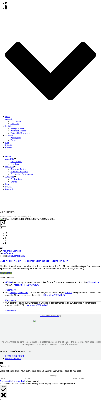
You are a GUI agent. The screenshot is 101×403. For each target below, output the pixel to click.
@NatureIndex (93, 282)
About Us (9, 119)
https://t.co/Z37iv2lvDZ (54, 295)
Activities (9, 135)
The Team (15, 124)
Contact (8, 147)
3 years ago (10, 290)
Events (13, 140)
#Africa (68, 292)
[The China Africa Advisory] (0, 152)
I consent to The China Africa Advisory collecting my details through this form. (39, 383)
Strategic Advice (17, 128)
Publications (16, 138)
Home (7, 116)
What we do (16, 121)
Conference (7, 253)
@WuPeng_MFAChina (18, 292)
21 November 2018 (16, 256)
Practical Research (18, 131)
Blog (7, 142)
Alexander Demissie (12, 251)
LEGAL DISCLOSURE (14, 356)
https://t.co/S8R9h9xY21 (38, 305)
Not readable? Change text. (13, 381)
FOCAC (8, 145)
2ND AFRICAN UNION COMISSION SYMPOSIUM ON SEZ (34, 261)
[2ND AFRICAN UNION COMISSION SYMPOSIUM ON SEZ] (0, 219)
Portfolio (8, 126)
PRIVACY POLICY (13, 358)
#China (8, 282)
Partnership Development (21, 133)
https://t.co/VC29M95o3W (26, 285)
